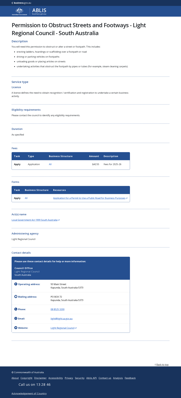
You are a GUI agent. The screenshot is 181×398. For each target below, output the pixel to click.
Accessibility (56, 378)
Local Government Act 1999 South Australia (36, 219)
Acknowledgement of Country (29, 393)
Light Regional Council (64, 328)
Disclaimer (40, 378)
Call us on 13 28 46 (35, 384)
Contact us (105, 378)
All (50, 164)
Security (80, 378)
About (15, 378)
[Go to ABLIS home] (29, 11)
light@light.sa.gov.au (62, 318)
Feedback (130, 378)
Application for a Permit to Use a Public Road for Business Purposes (90, 198)
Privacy (69, 378)
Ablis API (91, 378)
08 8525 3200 (57, 309)
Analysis (118, 378)
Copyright (27, 378)
